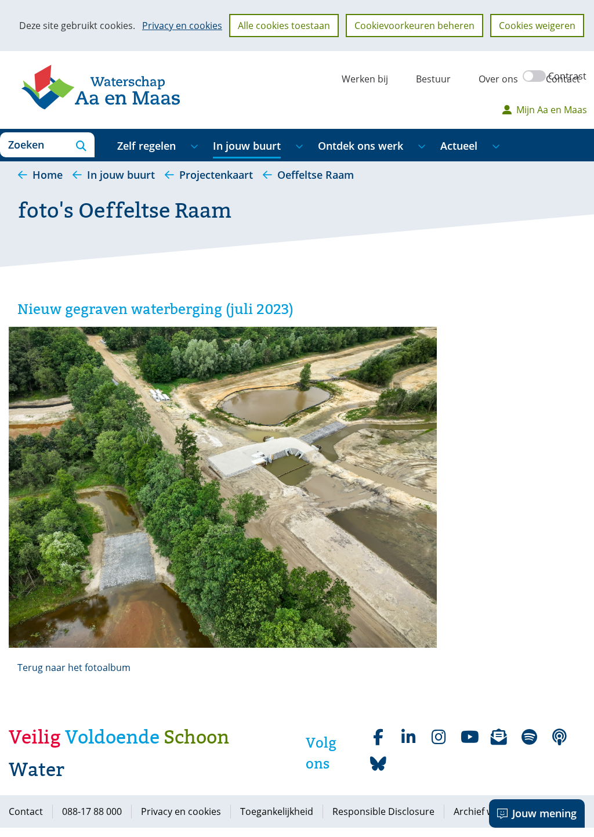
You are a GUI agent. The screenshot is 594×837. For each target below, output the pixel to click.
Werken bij (365, 79)
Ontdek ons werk (360, 146)
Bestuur (433, 79)
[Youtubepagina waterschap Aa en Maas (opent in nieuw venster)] (468, 737)
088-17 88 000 (92, 811)
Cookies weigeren (537, 25)
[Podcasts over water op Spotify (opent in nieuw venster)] (559, 737)
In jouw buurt (247, 146)
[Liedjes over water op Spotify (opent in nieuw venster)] (529, 737)
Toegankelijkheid (276, 811)
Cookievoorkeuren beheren (414, 25)
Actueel (458, 146)
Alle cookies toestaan (284, 25)
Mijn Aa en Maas (551, 109)
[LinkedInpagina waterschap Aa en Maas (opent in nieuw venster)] (408, 737)
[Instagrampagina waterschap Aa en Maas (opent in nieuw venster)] (438, 737)
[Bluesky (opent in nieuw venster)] (378, 763)
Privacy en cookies (182, 25)
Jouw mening (544, 813)
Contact (563, 79)
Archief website (487, 811)
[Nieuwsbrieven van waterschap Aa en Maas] (498, 737)
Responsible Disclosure (383, 811)
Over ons (498, 79)
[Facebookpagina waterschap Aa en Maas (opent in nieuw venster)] (378, 737)
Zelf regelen (146, 146)
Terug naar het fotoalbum (74, 667)
